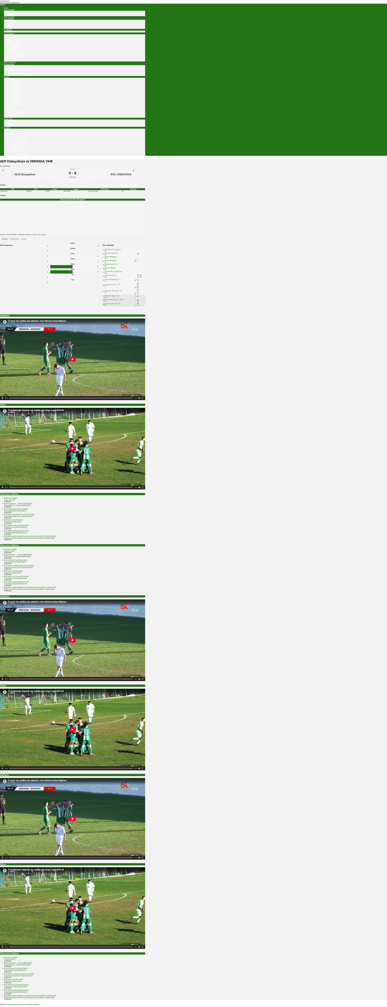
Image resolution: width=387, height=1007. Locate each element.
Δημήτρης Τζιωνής (111, 284)
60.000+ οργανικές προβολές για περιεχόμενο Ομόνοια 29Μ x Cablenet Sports (29, 538)
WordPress (36, 1004)
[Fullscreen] (142, 398)
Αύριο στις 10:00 (9, 500)
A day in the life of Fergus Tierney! (15, 511)
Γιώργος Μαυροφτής (111, 279)
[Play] (3, 398)
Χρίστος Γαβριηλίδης (111, 253)
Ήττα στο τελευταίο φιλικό (12, 521)
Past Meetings (14, 239)
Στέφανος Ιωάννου (110, 275)
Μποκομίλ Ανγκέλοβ (111, 291)
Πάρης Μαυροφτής (111, 257)
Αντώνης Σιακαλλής (111, 303)
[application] (72, 359)
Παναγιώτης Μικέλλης (112, 299)
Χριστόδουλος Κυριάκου (113, 249)
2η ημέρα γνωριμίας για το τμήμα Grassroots (18, 516)
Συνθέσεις (5, 239)
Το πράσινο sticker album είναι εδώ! (15, 532)
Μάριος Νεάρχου (110, 296)
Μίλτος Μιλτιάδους (111, 260)
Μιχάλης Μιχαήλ (110, 268)
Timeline (24, 239)
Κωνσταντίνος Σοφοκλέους (113, 271)
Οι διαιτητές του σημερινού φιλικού (15, 527)
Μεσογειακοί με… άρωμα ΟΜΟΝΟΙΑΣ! (17, 505)
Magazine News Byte (17, 1004)
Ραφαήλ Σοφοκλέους (111, 264)
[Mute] (139, 398)
